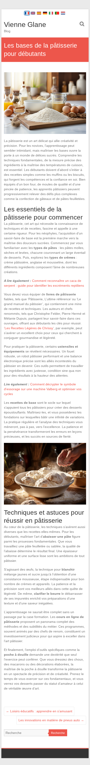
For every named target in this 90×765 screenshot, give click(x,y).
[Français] (27, 13)
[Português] (57, 13)
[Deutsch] (45, 13)
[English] (33, 13)
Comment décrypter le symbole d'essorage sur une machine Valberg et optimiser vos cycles (42, 389)
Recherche (58, 733)
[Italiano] (51, 13)
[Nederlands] (63, 13)
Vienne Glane (25, 24)
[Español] (39, 13)
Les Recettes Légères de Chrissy (29, 328)
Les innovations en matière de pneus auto (51, 720)
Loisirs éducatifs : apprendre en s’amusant (39, 711)
